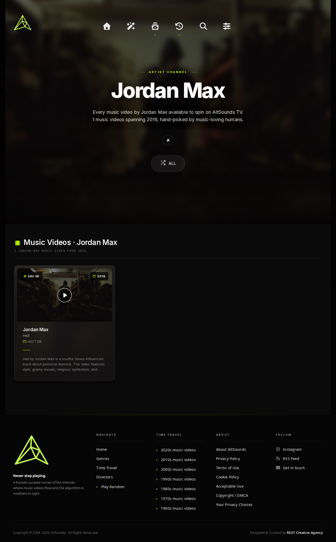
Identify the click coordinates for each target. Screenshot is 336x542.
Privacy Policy (228, 458)
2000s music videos (178, 469)
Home (101, 449)
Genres (102, 458)
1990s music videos (178, 479)
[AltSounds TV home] (31, 450)
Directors (104, 476)
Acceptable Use (230, 486)
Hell (26, 335)
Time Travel (106, 467)
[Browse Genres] (155, 26)
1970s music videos (178, 498)
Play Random (112, 486)
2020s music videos (178, 449)
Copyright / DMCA (232, 495)
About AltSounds (231, 449)
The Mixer (227, 26)
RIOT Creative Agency (305, 532)
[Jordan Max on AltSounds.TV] (168, 140)
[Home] (106, 26)
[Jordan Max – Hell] (64, 295)
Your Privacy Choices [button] (234, 504)
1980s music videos (178, 488)
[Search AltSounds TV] (203, 26)
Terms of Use (227, 467)
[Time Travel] (179, 26)
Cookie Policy (227, 476)
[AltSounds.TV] (22, 22)
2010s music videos (178, 459)
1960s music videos (178, 508)
